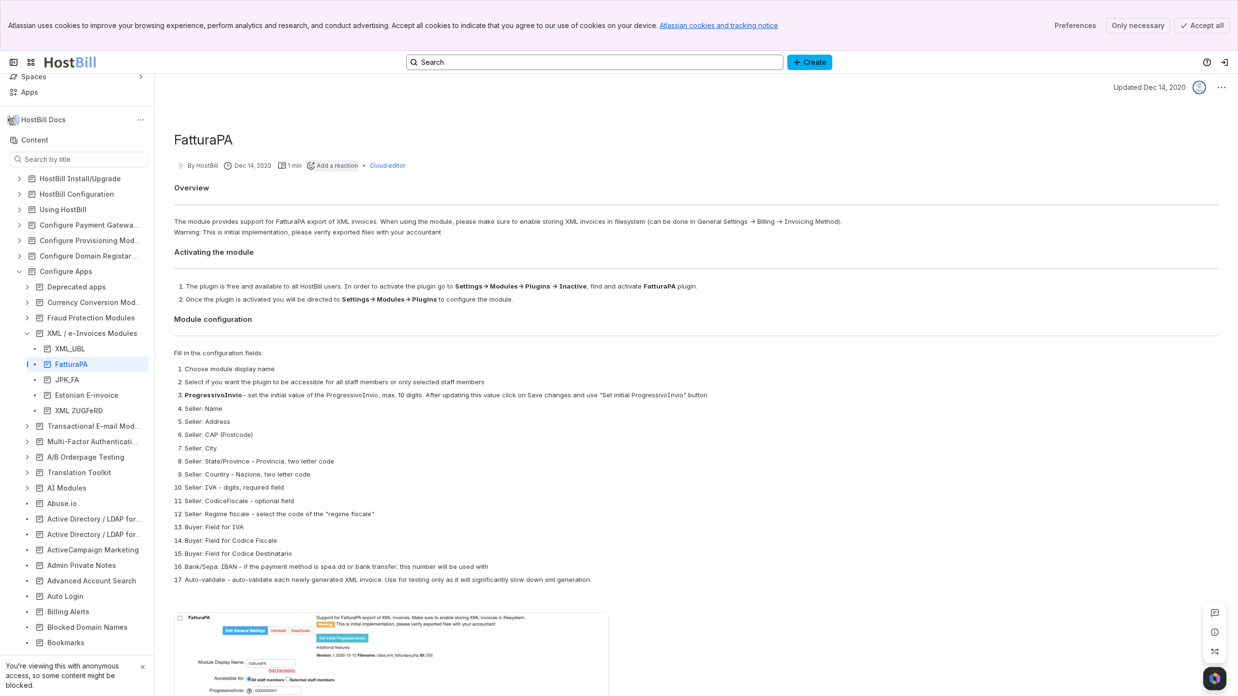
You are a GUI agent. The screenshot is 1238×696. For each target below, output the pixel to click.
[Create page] (1215, 651)
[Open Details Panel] (1215, 632)
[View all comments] (1215, 613)
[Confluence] (70, 62)
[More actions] (141, 120)
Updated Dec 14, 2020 (1150, 87)
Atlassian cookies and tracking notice (719, 25)
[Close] (142, 667)
